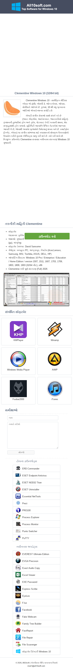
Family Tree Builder (31, 623)
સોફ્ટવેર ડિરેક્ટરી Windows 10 (36, 651)
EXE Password (29, 582)
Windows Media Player (18, 369)
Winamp (55, 340)
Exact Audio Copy (31, 568)
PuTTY (25, 538)
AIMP (55, 369)
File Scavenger (29, 644)
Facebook (27, 610)
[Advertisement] (36, 51)
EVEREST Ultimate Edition (35, 554)
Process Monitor (30, 524)
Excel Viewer (28, 575)
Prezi (24, 503)
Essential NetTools (31, 496)
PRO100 (26, 510)
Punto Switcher (29, 531)
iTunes (54, 399)
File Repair (27, 637)
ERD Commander (30, 468)
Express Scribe (29, 589)
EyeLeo (26, 596)
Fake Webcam (29, 617)
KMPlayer (18, 340)
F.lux (24, 603)
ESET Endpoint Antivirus (34, 475)
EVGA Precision (30, 561)
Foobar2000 (18, 399)
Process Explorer (30, 517)
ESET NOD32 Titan (32, 482)
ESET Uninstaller (30, 489)
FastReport (27, 630)
